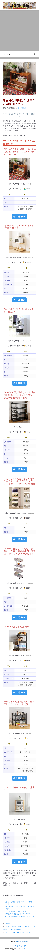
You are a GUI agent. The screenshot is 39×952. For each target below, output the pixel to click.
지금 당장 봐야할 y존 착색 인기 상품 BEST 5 (19, 932)
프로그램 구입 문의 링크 (19, 946)
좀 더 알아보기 (19, 216)
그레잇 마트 (9, 924)
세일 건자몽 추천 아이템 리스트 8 (15, 911)
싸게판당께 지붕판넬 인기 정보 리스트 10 (17, 914)
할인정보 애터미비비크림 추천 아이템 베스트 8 (19, 916)
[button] (34, 54)
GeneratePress (29, 949)
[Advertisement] (19, 30)
